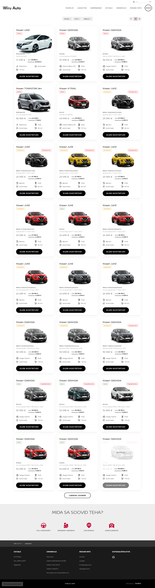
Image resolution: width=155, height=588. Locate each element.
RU (150, 2)
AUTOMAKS (17, 557)
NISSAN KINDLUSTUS (53, 565)
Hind (76, 19)
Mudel (66, 19)
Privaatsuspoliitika (85, 565)
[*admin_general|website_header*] (148, 7)
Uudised (82, 561)
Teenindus (50, 557)
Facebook (113, 557)
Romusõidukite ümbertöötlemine (58, 573)
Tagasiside (17, 565)
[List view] (139, 19)
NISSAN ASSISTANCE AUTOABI (56, 561)
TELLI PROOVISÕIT (20, 561)
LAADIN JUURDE (77, 495)
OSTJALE (109, 8)
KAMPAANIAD (96, 8)
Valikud (86, 19)
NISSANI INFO (136, 8)
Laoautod (82, 8)
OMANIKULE (121, 8)
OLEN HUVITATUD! (29, 76)
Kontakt (82, 557)
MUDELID (70, 8)
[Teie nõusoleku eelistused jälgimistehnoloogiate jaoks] (12, 584)
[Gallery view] (136, 19)
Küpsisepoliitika (84, 569)
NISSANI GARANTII (52, 569)
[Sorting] (131, 19)
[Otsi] (133, 1)
